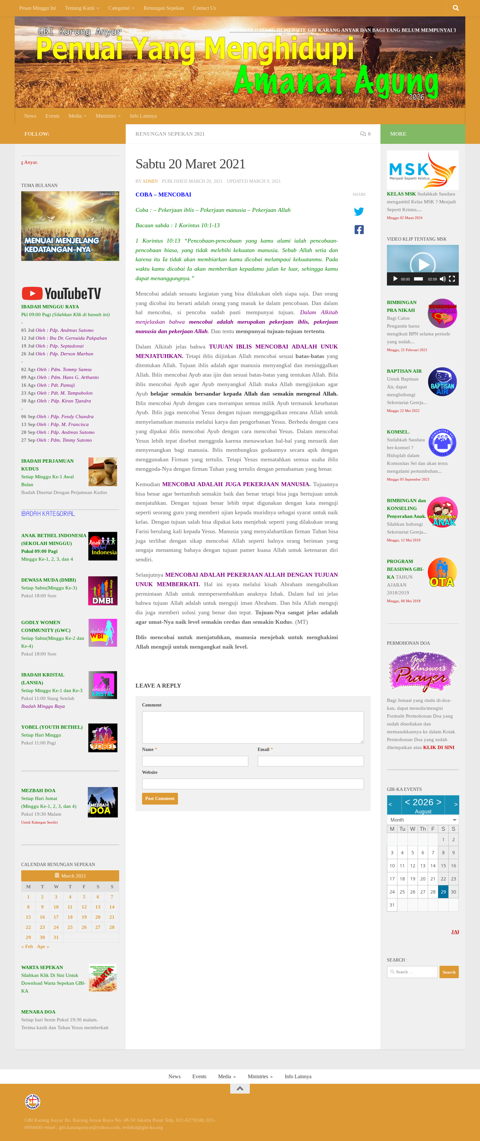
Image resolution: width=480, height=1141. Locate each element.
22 (28, 927)
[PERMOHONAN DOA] (423, 692)
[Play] (395, 279)
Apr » (43, 946)
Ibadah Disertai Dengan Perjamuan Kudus (64, 476)
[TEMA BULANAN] (70, 259)
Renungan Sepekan (164, 8)
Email (265, 749)
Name (149, 749)
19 (84, 917)
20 (98, 917)
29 (28, 937)
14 (112, 907)
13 (98, 907)
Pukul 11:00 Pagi (52, 734)
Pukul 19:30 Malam (48, 806)
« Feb (27, 946)
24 (56, 927)
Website (149, 772)
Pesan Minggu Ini (37, 8)
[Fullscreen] (452, 279)
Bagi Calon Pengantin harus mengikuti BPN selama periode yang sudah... (418, 326)
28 (112, 927)
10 (56, 907)
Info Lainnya (143, 116)
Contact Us (204, 8)
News (30, 116)
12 (84, 907)
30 (42, 937)
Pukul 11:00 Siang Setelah (52, 690)
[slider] (418, 279)
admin (150, 181)
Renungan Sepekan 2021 (170, 134)
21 (112, 917)
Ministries (106, 116)
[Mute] (443, 279)
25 (70, 927)
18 (70, 917)
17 (56, 917)
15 (28, 917)
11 (70, 907)
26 (84, 927)
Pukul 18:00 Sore (49, 587)
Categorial (119, 8)
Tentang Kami (79, 8)
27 (98, 927)
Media (75, 116)
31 (56, 937)
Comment (152, 705)
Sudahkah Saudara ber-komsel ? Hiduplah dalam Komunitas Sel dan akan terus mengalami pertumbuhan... (417, 455)
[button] (423, 265)
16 (42, 917)
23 (42, 927)
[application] (423, 265)
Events (52, 116)
